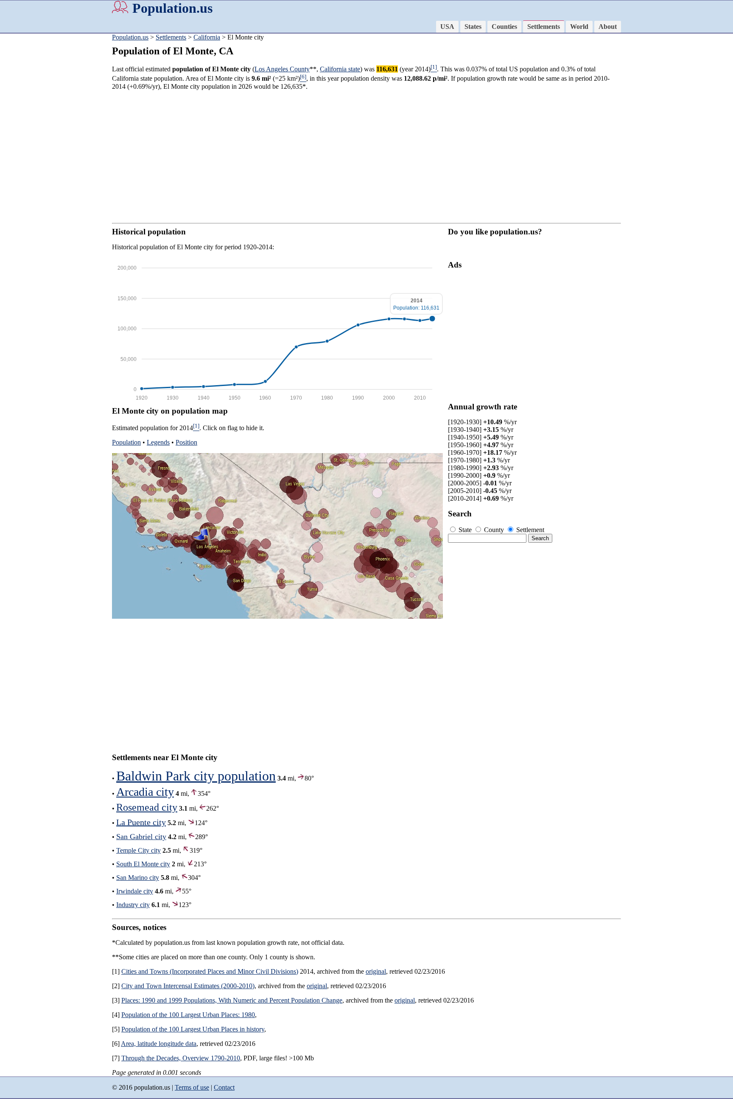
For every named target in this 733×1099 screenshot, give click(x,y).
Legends (158, 442)
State (465, 529)
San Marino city (137, 877)
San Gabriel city (141, 836)
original (376, 971)
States (472, 26)
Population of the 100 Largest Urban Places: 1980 (188, 1014)
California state (340, 69)
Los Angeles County (282, 69)
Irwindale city (134, 891)
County (494, 529)
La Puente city (141, 822)
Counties (504, 26)
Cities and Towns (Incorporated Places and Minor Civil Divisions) (209, 971)
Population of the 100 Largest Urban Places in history (192, 1029)
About (608, 26)
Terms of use (192, 1087)
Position (186, 442)
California (206, 37)
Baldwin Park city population (196, 775)
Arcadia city (145, 791)
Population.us (172, 8)
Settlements (543, 26)
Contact (224, 1087)
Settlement (529, 529)
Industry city (133, 904)
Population (126, 442)
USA (447, 26)
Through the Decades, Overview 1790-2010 (180, 1058)
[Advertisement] (34, 165)
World (579, 26)
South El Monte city (143, 864)
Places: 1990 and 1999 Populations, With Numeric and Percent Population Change (231, 1000)
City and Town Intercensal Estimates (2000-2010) (188, 985)
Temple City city (138, 850)
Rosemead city (146, 807)
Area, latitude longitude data (158, 1043)
